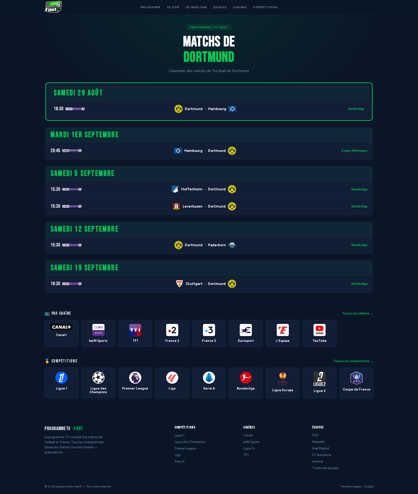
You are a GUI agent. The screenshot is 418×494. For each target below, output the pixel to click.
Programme (151, 7)
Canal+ (248, 435)
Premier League (185, 448)
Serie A (180, 461)
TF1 (245, 455)
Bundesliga (356, 109)
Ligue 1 (179, 435)
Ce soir (173, 7)
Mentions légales (351, 486)
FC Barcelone (321, 455)
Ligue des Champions (190, 442)
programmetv (64, 429)
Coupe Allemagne (354, 150)
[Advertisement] (20, 155)
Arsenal (317, 461)
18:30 (58, 109)
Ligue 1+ (249, 448)
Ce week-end (196, 7)
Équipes (220, 7)
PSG (315, 435)
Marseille (318, 442)
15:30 (55, 189)
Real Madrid (320, 448)
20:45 (55, 151)
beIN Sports (251, 442)
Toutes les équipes (325, 468)
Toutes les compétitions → (353, 361)
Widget (368, 486)
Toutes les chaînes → (357, 313)
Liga (177, 455)
